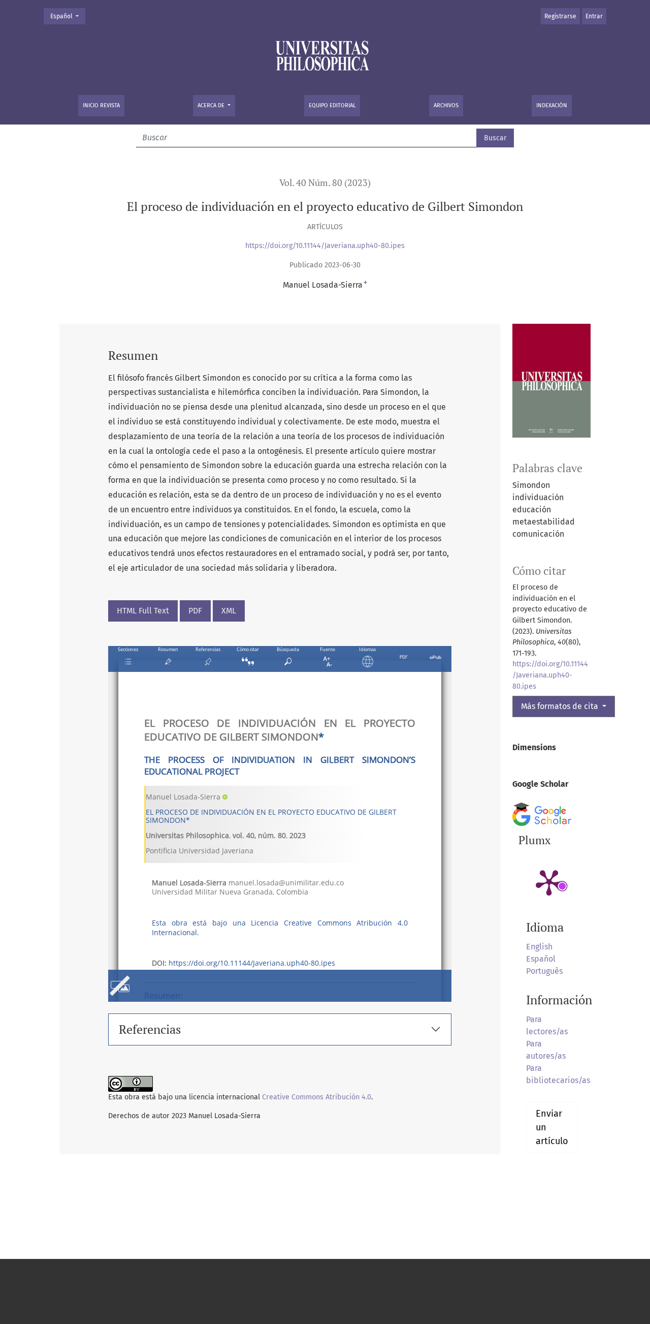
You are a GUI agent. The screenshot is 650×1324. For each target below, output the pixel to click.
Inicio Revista (101, 105)
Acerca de (212, 105)
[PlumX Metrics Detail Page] (548, 881)
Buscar (495, 138)
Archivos (446, 105)
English (539, 946)
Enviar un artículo (552, 1127)
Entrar (594, 16)
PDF (195, 610)
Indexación (551, 105)
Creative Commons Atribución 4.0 (316, 1097)
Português (544, 971)
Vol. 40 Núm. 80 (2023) (325, 183)
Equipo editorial (332, 105)
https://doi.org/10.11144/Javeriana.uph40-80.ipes (325, 245)
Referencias (150, 1029)
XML (228, 610)
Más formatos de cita (560, 706)
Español (67, 16)
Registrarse (560, 16)
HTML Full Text (143, 610)
